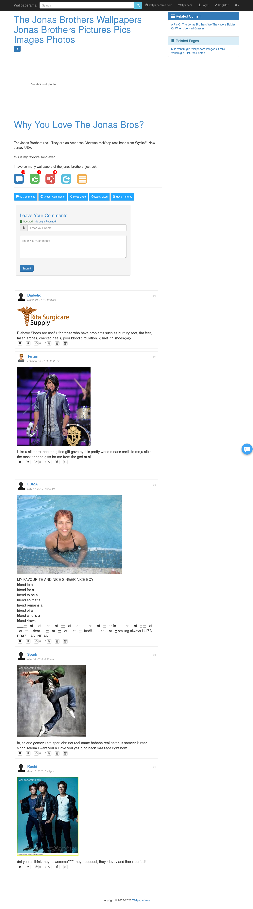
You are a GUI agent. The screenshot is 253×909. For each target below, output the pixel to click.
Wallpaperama (25, 5)
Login (205, 5)
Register (222, 5)
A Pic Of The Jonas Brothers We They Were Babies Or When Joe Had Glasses (203, 26)
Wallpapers (185, 5)
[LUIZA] (69, 535)
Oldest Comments (54, 196)
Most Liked (79, 196)
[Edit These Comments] (65, 343)
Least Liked (100, 196)
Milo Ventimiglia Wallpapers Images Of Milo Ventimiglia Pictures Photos (198, 51)
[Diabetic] (43, 317)
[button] (236, 5)
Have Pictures (123, 196)
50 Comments (27, 196)
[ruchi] (47, 817)
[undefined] (28, 343)
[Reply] (20, 343)
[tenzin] (54, 407)
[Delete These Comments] (57, 343)
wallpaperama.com (160, 5)
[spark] (51, 702)
